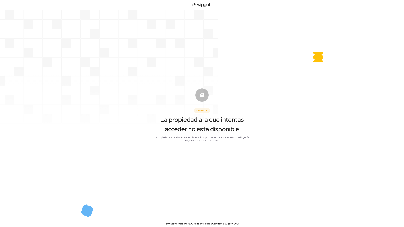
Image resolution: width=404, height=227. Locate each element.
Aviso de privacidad (200, 223)
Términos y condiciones (177, 223)
